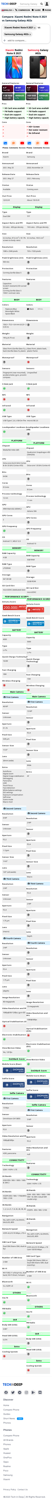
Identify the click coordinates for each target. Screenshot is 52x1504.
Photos (5, 148)
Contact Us (22, 1489)
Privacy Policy (9, 1489)
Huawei (7, 1453)
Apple (6, 1448)
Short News (12, 1418)
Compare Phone (11, 1409)
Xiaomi (6, 1479)
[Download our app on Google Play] (33, 1392)
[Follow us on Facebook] (6, 1392)
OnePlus (7, 1457)
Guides (6, 1414)
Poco (5, 1470)
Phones (7, 1422)
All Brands (8, 1440)
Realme (7, 1466)
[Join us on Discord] (40, 1392)
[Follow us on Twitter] (13, 1392)
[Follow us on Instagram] (26, 1392)
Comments (13, 148)
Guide (38, 10)
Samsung (7, 1475)
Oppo (6, 1462)
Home (6, 1405)
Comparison (24, 10)
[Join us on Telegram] (19, 1392)
